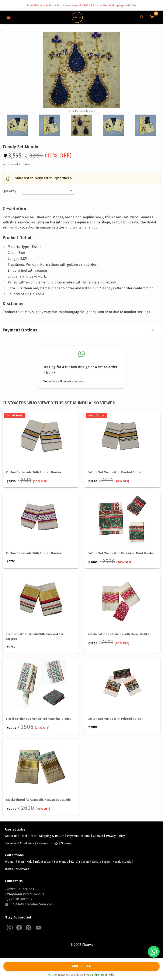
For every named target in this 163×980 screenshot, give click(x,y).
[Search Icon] (142, 17)
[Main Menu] (8, 17)
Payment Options (20, 330)
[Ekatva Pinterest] (28, 927)
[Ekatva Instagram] (9, 927)
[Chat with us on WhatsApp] (154, 952)
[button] (47, 191)
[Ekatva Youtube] (38, 927)
